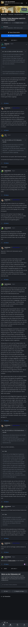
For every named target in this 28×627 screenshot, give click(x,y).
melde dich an (4, 578)
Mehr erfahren (3, 3)
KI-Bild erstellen (12, 560)
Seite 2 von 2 (13, 40)
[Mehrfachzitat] (2, 103)
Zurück (5, 40)
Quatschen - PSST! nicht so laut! (15, 28)
